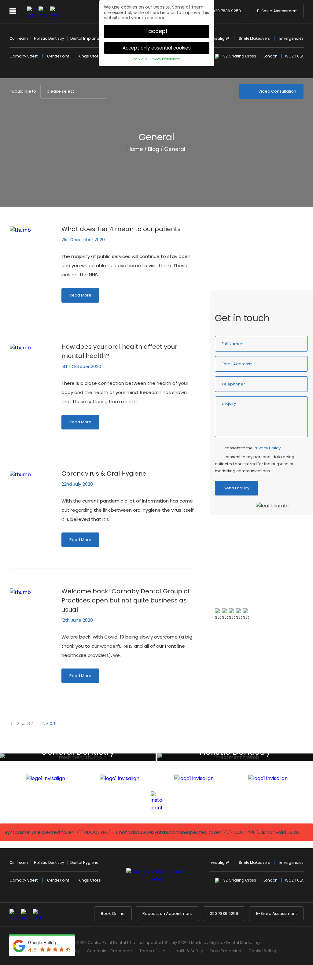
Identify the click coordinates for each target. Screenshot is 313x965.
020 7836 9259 (226, 11)
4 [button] (255, 698)
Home (135, 149)
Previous (284, 188)
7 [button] (272, 698)
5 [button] (261, 698)
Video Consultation (277, 91)
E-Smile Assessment (277, 11)
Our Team (18, 38)
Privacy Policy (267, 448)
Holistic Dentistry (49, 38)
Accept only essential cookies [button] (157, 48)
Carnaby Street (23, 56)
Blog (153, 149)
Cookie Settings (264, 951)
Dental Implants (85, 38)
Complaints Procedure (109, 951)
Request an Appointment (167, 913)
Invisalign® (219, 38)
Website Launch (243, 252)
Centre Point (58, 56)
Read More (80, 295)
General (234, 263)
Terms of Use (152, 951)
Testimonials (235, 652)
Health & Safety (188, 951)
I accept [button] (156, 31)
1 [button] (239, 698)
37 (30, 723)
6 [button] (266, 698)
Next (299, 188)
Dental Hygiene (84, 862)
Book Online (113, 913)
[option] (261, 595)
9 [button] (283, 698)
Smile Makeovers (254, 38)
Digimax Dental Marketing (234, 942)
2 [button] (244, 698)
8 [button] (277, 698)
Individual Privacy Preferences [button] (156, 59)
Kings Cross (90, 56)
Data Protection (225, 951)
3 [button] (250, 698)
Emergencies (291, 38)
